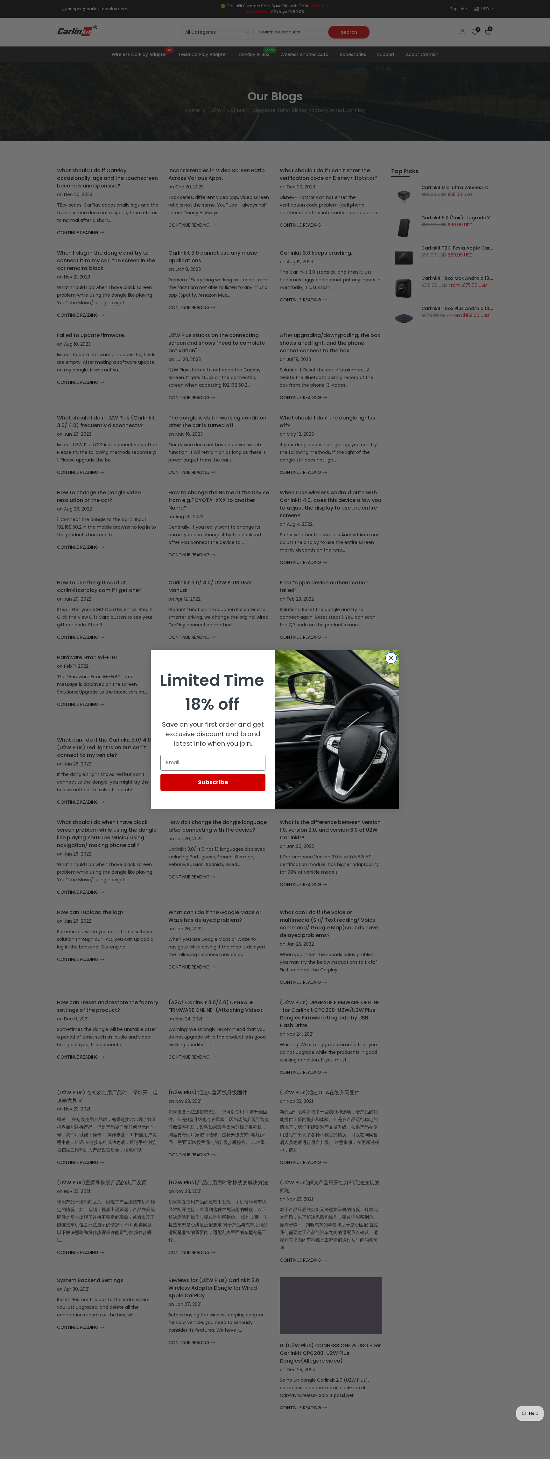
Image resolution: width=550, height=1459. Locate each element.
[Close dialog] (391, 658)
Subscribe (213, 782)
